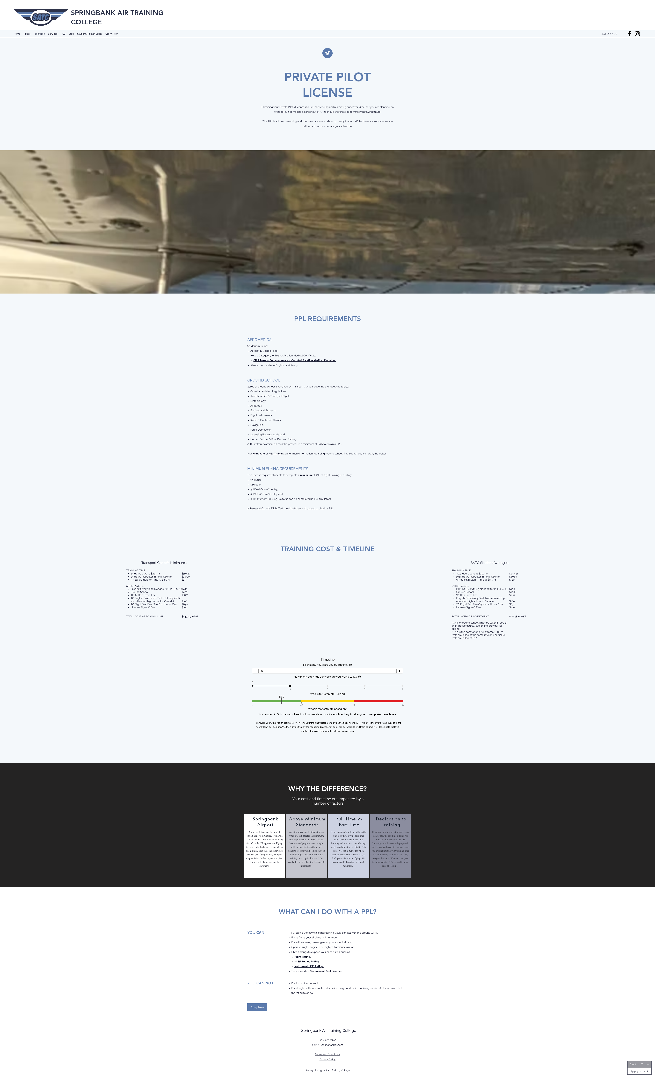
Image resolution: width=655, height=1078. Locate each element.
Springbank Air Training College (328, 1030)
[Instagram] (637, 33)
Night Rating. (302, 956)
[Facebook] (629, 33)
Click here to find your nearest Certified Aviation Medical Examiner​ (294, 360)
